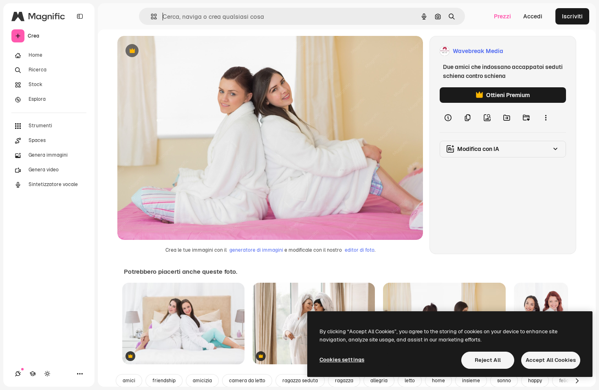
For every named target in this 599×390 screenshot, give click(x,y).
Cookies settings (341, 359)
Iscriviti (572, 16)
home (438, 380)
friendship (164, 380)
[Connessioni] (17, 373)
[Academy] (32, 373)
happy (535, 380)
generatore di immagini (256, 250)
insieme (471, 380)
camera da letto (247, 380)
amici (129, 380)
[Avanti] (577, 380)
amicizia (202, 380)
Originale (171, 51)
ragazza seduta (300, 380)
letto (410, 380)
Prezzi (502, 16)
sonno (504, 380)
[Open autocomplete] (150, 16)
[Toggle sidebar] (79, 16)
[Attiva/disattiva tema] (47, 373)
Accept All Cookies (551, 360)
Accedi (532, 16)
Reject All (488, 360)
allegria (379, 380)
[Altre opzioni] (545, 117)
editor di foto (359, 250)
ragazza (344, 380)
